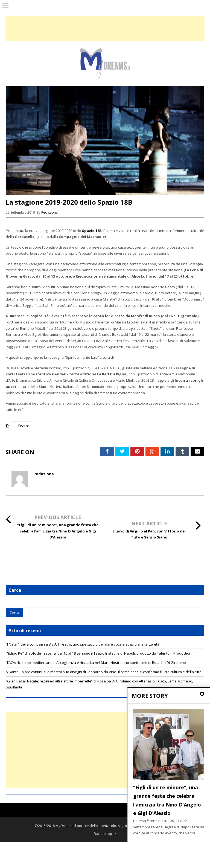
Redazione (50, 212)
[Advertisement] (105, 750)
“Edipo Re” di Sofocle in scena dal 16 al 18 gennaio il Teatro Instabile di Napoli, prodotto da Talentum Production (98, 653)
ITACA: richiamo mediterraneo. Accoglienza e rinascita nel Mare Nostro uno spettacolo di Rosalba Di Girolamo (96, 662)
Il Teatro (22, 425)
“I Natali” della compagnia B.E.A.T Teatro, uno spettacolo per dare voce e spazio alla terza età (82, 644)
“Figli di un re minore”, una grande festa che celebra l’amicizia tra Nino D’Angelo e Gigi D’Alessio (57, 531)
